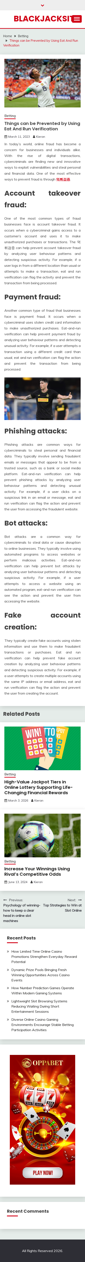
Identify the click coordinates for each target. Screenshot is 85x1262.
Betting (10, 116)
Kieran (40, 137)
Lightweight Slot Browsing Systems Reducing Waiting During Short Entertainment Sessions (39, 1006)
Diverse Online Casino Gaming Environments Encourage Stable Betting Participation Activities (42, 1024)
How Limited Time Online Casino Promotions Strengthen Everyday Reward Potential (44, 956)
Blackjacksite (46, 18)
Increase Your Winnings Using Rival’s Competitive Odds (37, 871)
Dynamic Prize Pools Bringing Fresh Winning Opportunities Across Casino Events (40, 975)
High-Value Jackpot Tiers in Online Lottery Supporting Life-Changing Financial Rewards (38, 787)
